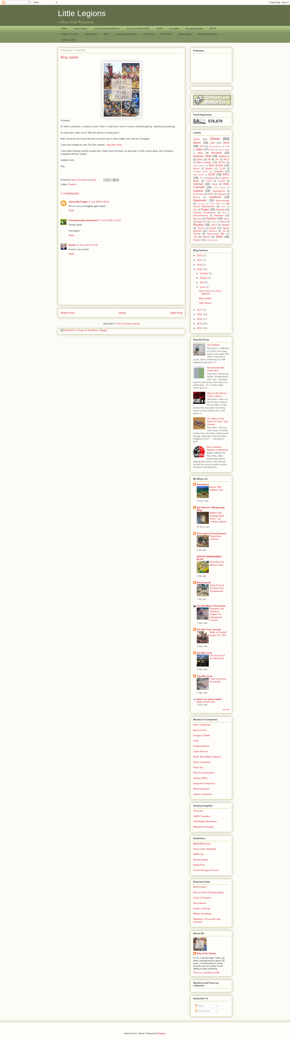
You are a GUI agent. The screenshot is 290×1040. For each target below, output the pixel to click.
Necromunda (185, 34)
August (204, 277)
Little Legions (82, 13)
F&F (201, 178)
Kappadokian (218, 191)
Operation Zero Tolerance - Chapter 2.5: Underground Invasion (217, 614)
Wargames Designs (203, 826)
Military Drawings (202, 913)
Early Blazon (199, 903)
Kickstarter (198, 194)
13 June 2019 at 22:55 (87, 245)
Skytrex (201, 228)
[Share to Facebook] (114, 180)
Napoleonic (200, 200)
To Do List (149, 34)
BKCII (226, 159)
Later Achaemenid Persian (106, 28)
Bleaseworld (204, 582)
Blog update (205, 298)
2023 (200, 255)
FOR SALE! (166, 34)
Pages (205, 209)
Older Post (176, 312)
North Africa (215, 204)
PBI (223, 213)
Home (64, 28)
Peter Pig (198, 767)
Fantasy (210, 178)
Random (72, 184)
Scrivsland (203, 484)
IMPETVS (198, 854)
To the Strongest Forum (205, 870)
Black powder (204, 162)
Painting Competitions (126, 34)
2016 (200, 314)
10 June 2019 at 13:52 (110, 220)
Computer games (200, 171)
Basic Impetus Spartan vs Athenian (217, 448)
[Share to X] (111, 180)
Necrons (201, 204)
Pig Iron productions (203, 772)
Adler (199, 149)
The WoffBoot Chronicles (211, 605)
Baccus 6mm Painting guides (208, 892)
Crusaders (174, 28)
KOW (210, 194)
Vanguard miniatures (204, 783)
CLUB (222, 168)
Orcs (223, 207)
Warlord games (201, 788)
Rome (223, 222)
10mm (196, 139)
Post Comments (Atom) (128, 323)
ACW (227, 146)
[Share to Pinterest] (117, 180)
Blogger (161, 1033)
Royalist (198, 224)
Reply (71, 210)
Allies (200, 153)
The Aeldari (213, 344)
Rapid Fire (202, 222)
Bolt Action (216, 165)
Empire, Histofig (201, 908)
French (221, 181)
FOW (208, 181)
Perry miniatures (202, 762)
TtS (195, 237)
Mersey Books (200, 859)
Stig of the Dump (206, 953)
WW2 (219, 236)
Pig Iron (197, 218)
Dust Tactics (198, 175)
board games (198, 166)
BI (209, 159)
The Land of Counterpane (211, 533)
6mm (226, 142)
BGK (199, 159)
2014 (200, 323)
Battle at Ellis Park (206, 702)
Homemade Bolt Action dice (215, 369)
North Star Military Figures (207, 756)
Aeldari (212, 150)
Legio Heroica (200, 751)
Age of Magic (224, 150)
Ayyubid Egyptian (194, 28)
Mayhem (222, 194)
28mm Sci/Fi (91, 34)
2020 (200, 264)
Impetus (198, 190)
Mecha (196, 197)
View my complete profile (206, 972)
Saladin (225, 224)
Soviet (213, 228)
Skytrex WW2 (200, 778)
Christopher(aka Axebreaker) (83, 220)
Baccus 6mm (200, 730)
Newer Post (68, 312)
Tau (224, 231)
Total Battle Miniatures (205, 821)
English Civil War (69, 34)
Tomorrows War (216, 233)
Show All (226, 710)
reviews (213, 222)
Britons (209, 168)
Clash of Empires (202, 897)
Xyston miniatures (202, 794)
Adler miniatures (201, 724)
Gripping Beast (201, 746)
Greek (215, 184)
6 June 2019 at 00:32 (99, 201)
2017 (200, 309)
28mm (197, 142)
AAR (202, 146)
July (202, 282)
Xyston (196, 240)
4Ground (198, 811)
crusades (218, 171)
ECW (211, 174)
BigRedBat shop (201, 843)
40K (212, 142)
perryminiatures (200, 215)
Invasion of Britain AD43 (138, 28)
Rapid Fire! (199, 864)
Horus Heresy (219, 188)
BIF (217, 159)
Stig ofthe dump (114, 144)
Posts (200, 1005)
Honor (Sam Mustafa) (204, 849)
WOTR (213, 28)
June (203, 287)
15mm (215, 139)
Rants (226, 219)
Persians (218, 215)
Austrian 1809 (68, 40)
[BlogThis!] (108, 180)
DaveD (72, 245)
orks (195, 210)
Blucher (222, 162)
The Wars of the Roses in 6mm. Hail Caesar (217, 421)
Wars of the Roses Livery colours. (217, 394)
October (204, 273)
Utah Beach (205, 303)
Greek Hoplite (80, 28)
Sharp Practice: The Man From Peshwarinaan (217, 588)
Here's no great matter (209, 699)
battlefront (224, 156)
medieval (215, 197)
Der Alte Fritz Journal (209, 629)
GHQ (196, 740)
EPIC (106, 34)
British (196, 168)
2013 (200, 328)
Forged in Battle (201, 735)
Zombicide (210, 240)
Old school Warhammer (211, 205)
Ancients (216, 152)
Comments (203, 1010)
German (198, 184)
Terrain (197, 233)
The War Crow (204, 676)
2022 (200, 260)
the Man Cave (204, 652)
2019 (200, 269)
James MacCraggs (78, 201)
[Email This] (105, 180)
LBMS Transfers (201, 816)
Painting (220, 209)
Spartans (212, 231)
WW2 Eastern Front (207, 34)
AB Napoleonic (215, 146)
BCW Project (200, 887)
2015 (200, 319)
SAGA (159, 28)
